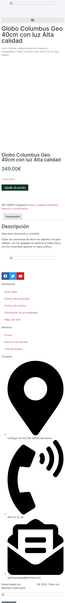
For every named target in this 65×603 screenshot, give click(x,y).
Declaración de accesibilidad (21, 312)
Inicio (4, 48)
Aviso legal (11, 291)
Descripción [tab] (13, 216)
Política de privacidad (17, 298)
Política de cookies (15, 305)
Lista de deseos (14, 348)
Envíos (8, 334)
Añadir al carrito (15, 187)
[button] (32, 20)
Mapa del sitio (13, 319)
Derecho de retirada (16, 341)
